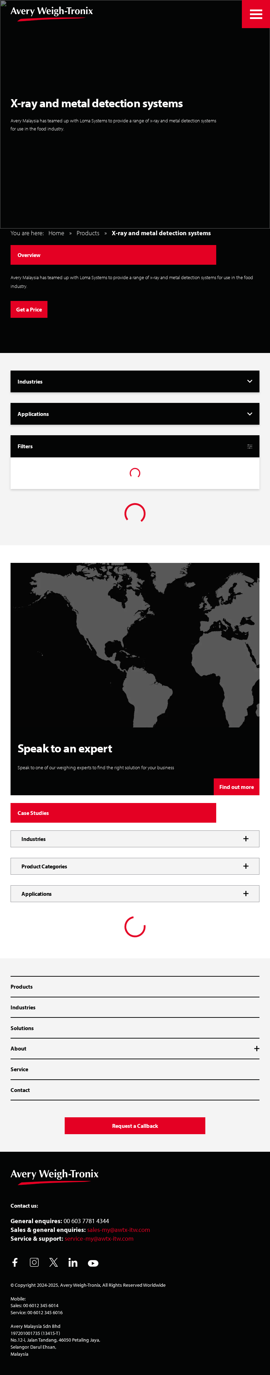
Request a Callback (135, 1125)
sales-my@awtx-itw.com (118, 1230)
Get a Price (29, 309)
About (18, 1048)
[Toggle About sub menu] (253, 1049)
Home (56, 233)
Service (19, 1069)
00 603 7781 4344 (86, 1221)
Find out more (236, 786)
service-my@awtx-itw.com (99, 1238)
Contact (20, 1089)
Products (88, 233)
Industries (23, 1007)
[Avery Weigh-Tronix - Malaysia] (52, 14)
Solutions (22, 1028)
